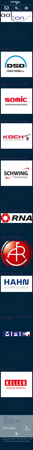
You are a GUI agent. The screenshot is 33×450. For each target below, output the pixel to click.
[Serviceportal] (16, 434)
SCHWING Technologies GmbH (14, 158)
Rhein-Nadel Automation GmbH (14, 211)
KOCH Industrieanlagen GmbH (14, 121)
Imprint (5, 417)
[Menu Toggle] (26, 8)
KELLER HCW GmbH (9, 369)
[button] (16, 8)
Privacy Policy (8, 419)
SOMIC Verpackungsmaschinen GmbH (14, 85)
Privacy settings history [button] (12, 422)
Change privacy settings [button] (11, 420)
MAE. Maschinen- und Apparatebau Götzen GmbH (16, 318)
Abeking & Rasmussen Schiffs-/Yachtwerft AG (12, 238)
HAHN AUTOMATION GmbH (11, 273)
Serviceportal (16, 436)
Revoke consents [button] (9, 423)
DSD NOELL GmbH (8, 49)
